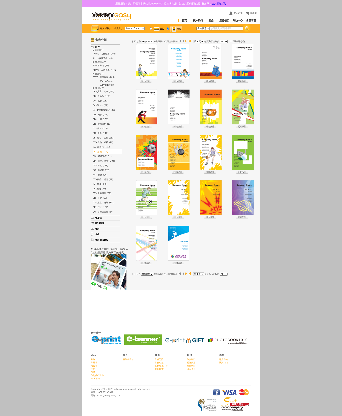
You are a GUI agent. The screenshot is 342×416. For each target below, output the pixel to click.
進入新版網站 (219, 3)
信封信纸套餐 (97, 375)
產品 (211, 20)
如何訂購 (159, 359)
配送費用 (191, 362)
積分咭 (94, 366)
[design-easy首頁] (111, 21)
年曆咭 (94, 362)
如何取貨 (159, 369)
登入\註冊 (238, 13)
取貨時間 (191, 359)
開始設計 (145, 81)
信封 (93, 369)
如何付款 (159, 362)
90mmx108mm (107, 85)
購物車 (253, 13)
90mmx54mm (106, 81)
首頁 (184, 20)
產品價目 (224, 20)
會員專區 (251, 20)
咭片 (93, 359)
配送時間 (191, 366)
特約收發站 (128, 359)
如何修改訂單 (161, 366)
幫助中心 (238, 20)
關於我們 (198, 20)
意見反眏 (223, 359)
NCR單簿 (95, 378)
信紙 (93, 372)
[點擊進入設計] (146, 61)
